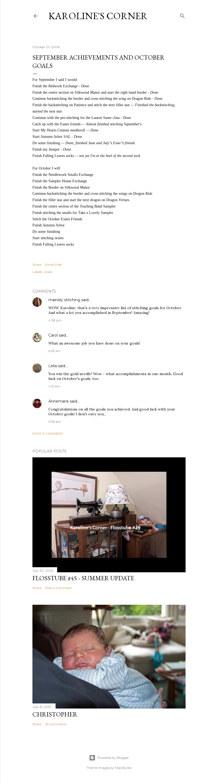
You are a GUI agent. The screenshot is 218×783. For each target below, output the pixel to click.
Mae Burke (123, 768)
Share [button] (36, 265)
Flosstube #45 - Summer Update (83, 578)
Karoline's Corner (98, 16)
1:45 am (54, 386)
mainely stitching (64, 299)
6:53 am (54, 351)
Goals (48, 272)
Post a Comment (47, 434)
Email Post (53, 265)
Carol (53, 335)
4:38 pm (55, 320)
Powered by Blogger (113, 758)
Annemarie (58, 401)
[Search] (182, 15)
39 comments (55, 724)
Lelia (52, 365)
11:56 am (54, 422)
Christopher (54, 714)
